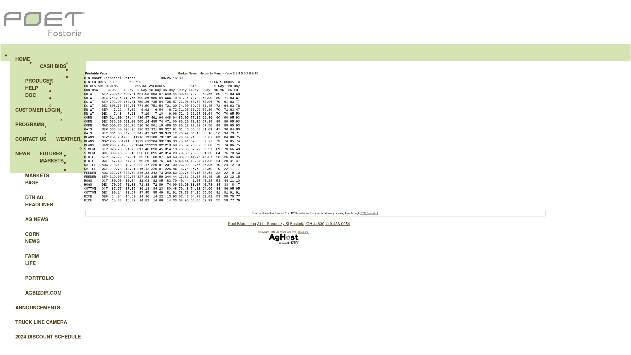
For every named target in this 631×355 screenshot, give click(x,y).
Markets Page (37, 179)
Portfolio (39, 277)
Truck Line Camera (41, 321)
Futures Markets (52, 157)
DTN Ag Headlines (39, 201)
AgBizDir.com (40, 292)
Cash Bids (53, 66)
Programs (29, 124)
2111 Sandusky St (273, 223)
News (22, 153)
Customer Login (37, 109)
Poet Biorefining (242, 223)
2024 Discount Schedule (48, 336)
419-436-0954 (337, 223)
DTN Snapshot (369, 213)
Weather (68, 138)
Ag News (36, 219)
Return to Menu (211, 73)
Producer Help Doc (39, 87)
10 (256, 73)
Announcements (37, 307)
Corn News (32, 237)
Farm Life (32, 259)
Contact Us (30, 138)
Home (22, 58)
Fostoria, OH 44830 (307, 223)
